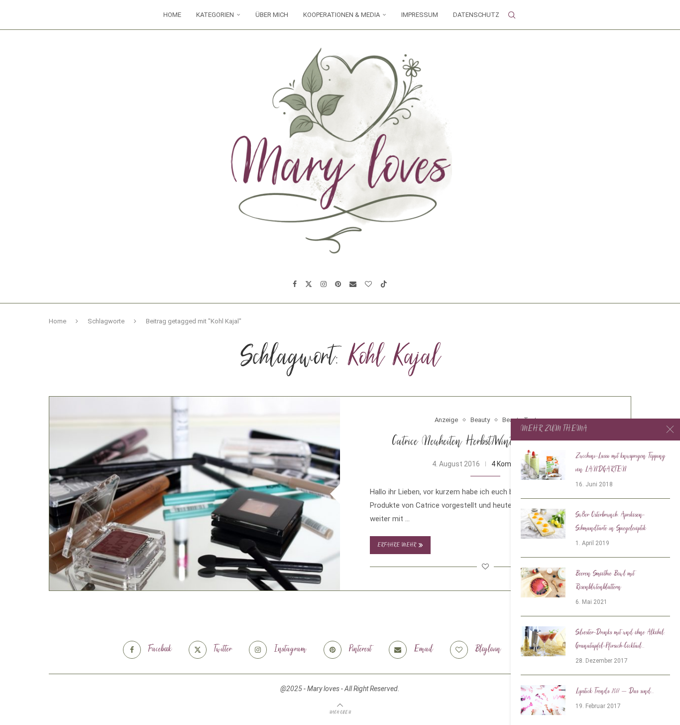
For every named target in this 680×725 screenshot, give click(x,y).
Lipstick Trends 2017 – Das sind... (614, 692)
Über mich (271, 14)
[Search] (512, 14)
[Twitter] (308, 284)
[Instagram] (324, 284)
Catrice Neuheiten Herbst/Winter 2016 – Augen (485, 442)
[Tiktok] (383, 284)
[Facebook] (295, 284)
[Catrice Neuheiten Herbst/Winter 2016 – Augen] (194, 493)
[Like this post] (485, 567)
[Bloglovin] (368, 284)
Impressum (419, 14)
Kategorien (215, 14)
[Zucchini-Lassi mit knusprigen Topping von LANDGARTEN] (543, 465)
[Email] (352, 284)
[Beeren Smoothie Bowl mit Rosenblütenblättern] (543, 582)
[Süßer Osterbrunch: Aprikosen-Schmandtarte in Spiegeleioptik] (543, 524)
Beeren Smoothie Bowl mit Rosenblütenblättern (605, 580)
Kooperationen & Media (341, 14)
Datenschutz (476, 14)
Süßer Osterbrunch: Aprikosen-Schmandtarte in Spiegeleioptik (610, 522)
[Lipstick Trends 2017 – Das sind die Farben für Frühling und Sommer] (543, 700)
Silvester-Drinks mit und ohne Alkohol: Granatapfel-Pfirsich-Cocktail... (620, 639)
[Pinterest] (338, 284)
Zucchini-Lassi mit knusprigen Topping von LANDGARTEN (620, 463)
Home (172, 14)
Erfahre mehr (396, 545)
